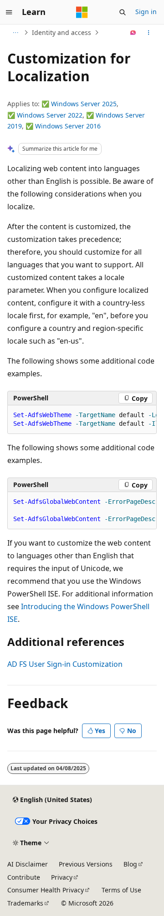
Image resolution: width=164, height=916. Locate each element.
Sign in (146, 11)
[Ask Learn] (133, 32)
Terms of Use (121, 890)
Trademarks (25, 903)
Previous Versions (86, 864)
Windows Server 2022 (49, 115)
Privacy (61, 877)
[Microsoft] (82, 12)
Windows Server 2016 (68, 126)
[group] (82, 419)
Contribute (23, 877)
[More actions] (149, 32)
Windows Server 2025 (84, 103)
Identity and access (61, 32)
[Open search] (122, 12)
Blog (130, 864)
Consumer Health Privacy (45, 890)
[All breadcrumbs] (15, 32)
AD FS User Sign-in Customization (65, 664)
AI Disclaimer (27, 864)
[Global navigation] (9, 12)
